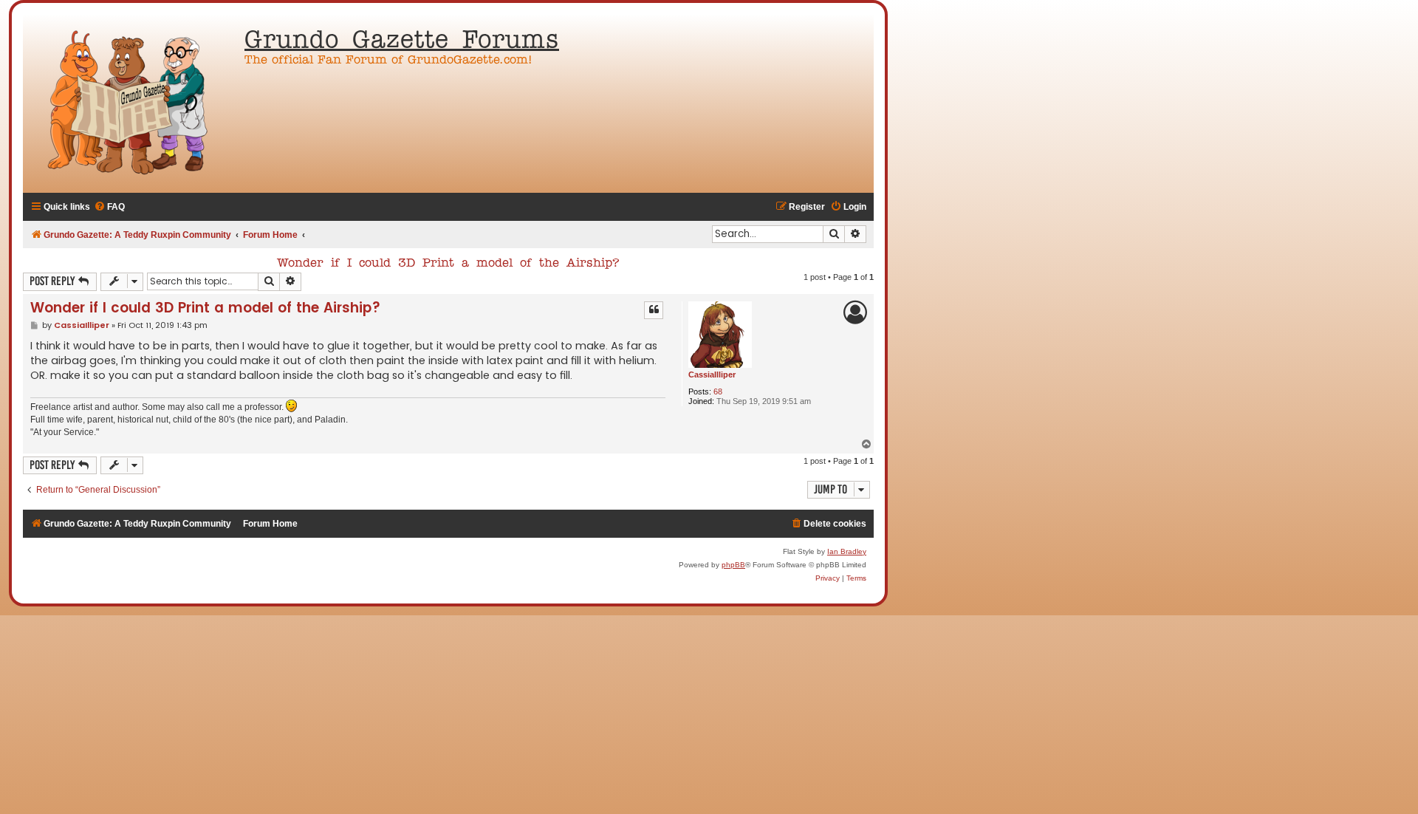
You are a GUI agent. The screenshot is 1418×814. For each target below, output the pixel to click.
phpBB (733, 565)
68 (717, 391)
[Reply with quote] (653, 310)
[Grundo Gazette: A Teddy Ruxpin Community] (130, 103)
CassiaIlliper (712, 374)
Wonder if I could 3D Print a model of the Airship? (448, 264)
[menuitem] (109, 207)
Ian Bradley (846, 551)
